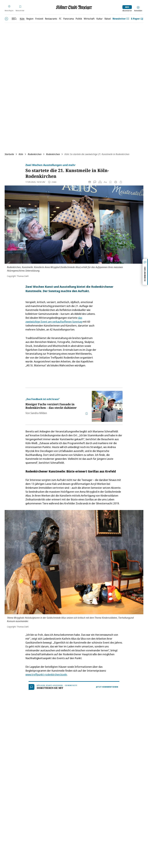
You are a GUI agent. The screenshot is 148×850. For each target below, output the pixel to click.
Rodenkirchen (34, 154)
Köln (21, 154)
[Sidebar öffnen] (14, 19)
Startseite (9, 154)
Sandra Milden (38, 413)
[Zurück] (6, 19)
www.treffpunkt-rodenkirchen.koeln (46, 674)
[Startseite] (74, 7)
